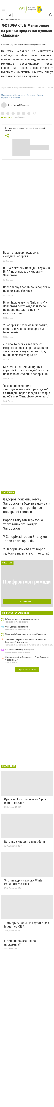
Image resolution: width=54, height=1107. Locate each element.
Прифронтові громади (27, 582)
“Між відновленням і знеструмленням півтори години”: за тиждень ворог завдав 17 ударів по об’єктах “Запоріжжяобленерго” (26, 391)
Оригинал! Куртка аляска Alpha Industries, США (25, 801)
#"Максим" (15, 97)
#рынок (39, 95)
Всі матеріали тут (27, 601)
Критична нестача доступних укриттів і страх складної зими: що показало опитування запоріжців (26, 370)
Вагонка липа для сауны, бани (24, 841)
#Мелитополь (19, 95)
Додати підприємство (27, 669)
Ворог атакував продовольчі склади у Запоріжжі (22, 254)
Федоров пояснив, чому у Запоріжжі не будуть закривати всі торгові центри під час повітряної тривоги (27, 505)
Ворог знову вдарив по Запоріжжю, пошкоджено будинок (26, 289)
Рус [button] (9, 15)
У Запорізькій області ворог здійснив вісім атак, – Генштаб (26, 551)
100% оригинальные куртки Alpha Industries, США (26, 924)
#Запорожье (6, 95)
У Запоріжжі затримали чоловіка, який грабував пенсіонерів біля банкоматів (25, 328)
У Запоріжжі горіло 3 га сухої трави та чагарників (25, 538)
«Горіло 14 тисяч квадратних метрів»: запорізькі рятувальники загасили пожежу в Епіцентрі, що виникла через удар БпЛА (25, 349)
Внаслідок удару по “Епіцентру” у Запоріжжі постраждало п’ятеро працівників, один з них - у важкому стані (25, 308)
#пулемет (30, 95)
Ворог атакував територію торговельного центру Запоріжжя (23, 524)
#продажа (5, 97)
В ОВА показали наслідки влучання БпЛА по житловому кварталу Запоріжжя (27, 271)
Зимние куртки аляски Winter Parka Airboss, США (23, 882)
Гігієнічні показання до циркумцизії (20, 942)
